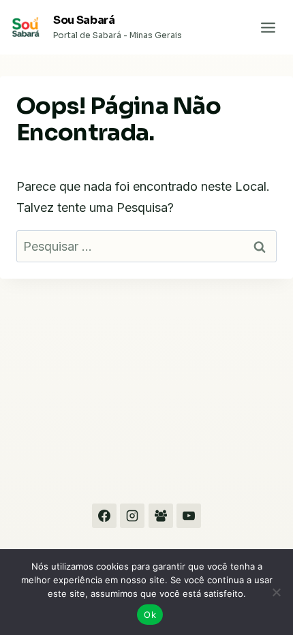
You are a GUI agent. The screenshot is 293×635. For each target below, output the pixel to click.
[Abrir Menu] (267, 27)
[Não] (276, 592)
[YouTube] (188, 516)
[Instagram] (132, 516)
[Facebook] (104, 516)
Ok (150, 614)
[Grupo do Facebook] (161, 516)
